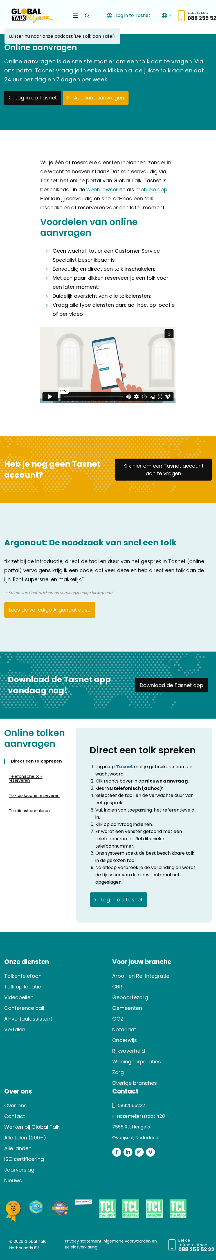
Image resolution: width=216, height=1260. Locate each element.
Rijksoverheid (128, 1050)
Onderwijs (124, 1040)
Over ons (15, 1105)
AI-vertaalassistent (28, 1018)
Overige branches (134, 1082)
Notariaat (124, 1029)
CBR (117, 986)
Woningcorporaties (136, 1061)
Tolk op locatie (22, 986)
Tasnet (124, 766)
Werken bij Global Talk (32, 1126)
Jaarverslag (19, 1169)
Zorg (118, 1072)
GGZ (117, 1018)
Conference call (24, 1008)
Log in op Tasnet (36, 97)
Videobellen (18, 997)
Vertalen (14, 1029)
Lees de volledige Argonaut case (50, 609)
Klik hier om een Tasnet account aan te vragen (163, 469)
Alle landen (18, 1148)
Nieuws (13, 1180)
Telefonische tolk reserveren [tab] (25, 778)
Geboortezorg (130, 997)
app (161, 189)
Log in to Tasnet (132, 15)
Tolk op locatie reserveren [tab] (34, 795)
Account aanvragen (99, 97)
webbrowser (102, 189)
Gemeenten (127, 1008)
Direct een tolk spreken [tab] (36, 761)
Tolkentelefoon (23, 975)
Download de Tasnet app (171, 685)
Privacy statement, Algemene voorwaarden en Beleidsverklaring (111, 1244)
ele (152, 189)
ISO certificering (24, 1159)
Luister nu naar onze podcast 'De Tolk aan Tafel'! (62, 36)
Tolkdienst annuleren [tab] (29, 811)
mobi (142, 189)
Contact (14, 1116)
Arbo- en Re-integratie (140, 975)
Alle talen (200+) (25, 1137)
